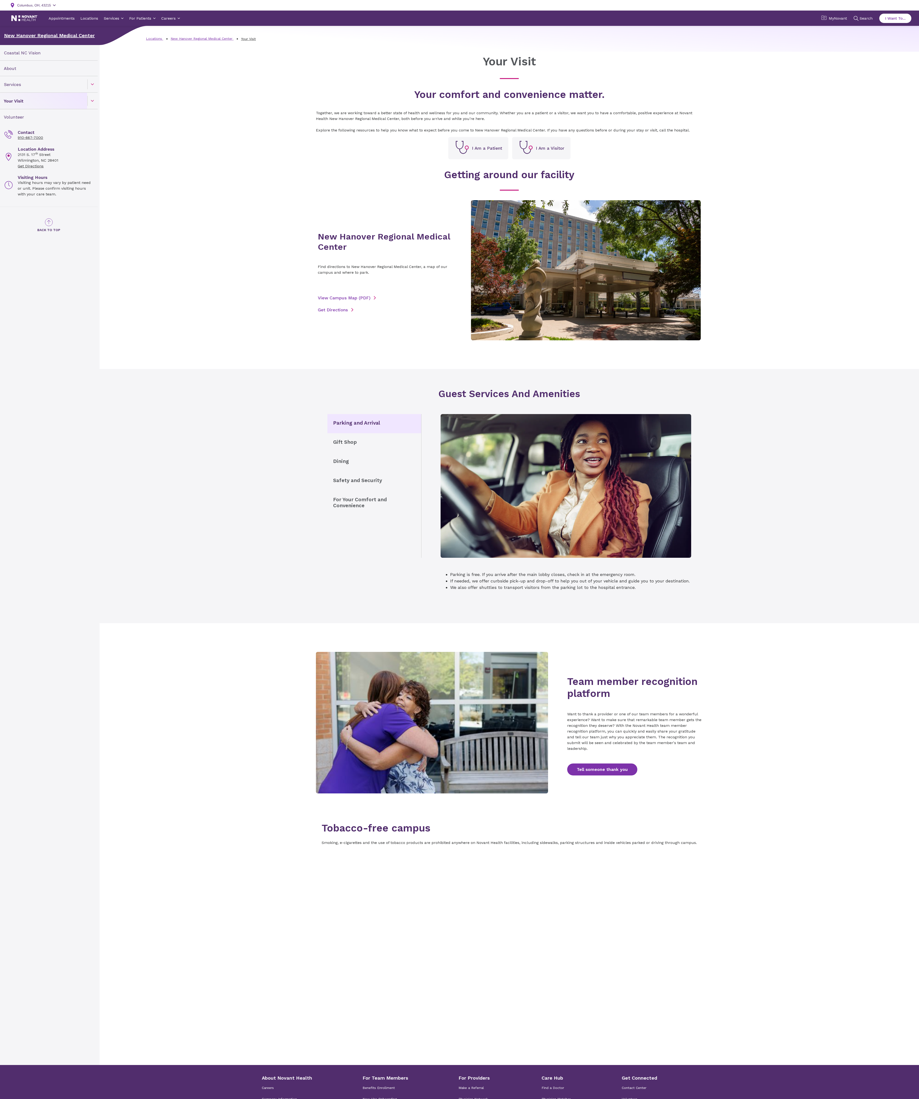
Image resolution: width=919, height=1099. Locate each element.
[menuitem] (49, 53)
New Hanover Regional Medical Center (49, 35)
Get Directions (31, 166)
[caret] (92, 84)
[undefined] (478, 148)
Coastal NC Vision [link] (22, 52)
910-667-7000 (30, 137)
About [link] (10, 68)
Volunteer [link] (14, 117)
